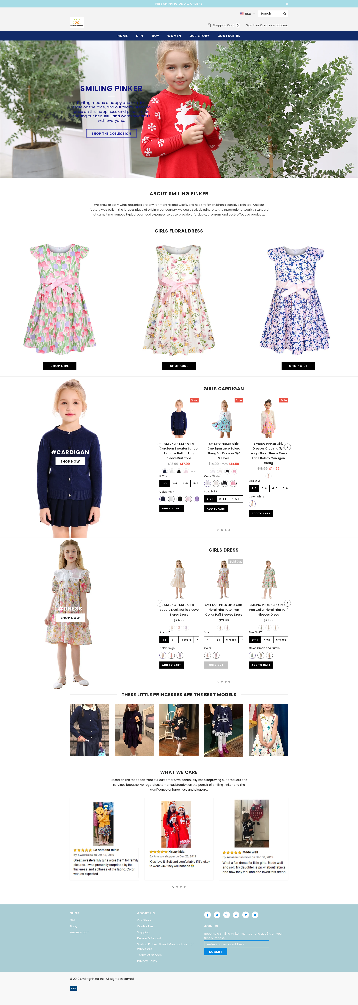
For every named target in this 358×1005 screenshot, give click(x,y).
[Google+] (226, 915)
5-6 (195, 483)
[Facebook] (207, 915)
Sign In (251, 25)
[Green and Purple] (261, 628)
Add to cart (171, 508)
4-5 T (235, 499)
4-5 (185, 483)
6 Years (186, 640)
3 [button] (226, 530)
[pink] (186, 471)
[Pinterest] (245, 915)
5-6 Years (282, 640)
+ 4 (193, 471)
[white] (172, 471)
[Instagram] (236, 915)
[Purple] (186, 628)
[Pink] (234, 471)
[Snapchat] (255, 915)
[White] (213, 471)
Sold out (216, 665)
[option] (179, 456)
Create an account (274, 25)
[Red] (275, 628)
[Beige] (172, 628)
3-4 (174, 483)
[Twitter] (217, 915)
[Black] (227, 471)
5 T (174, 640)
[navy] (165, 471)
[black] (179, 471)
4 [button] (229, 530)
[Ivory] (220, 471)
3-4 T (222, 499)
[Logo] (77, 22)
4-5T (267, 640)
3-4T (255, 640)
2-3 (164, 483)
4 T (164, 640)
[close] (287, 4)
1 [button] (218, 530)
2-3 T (210, 499)
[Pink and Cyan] (268, 628)
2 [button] (222, 530)
